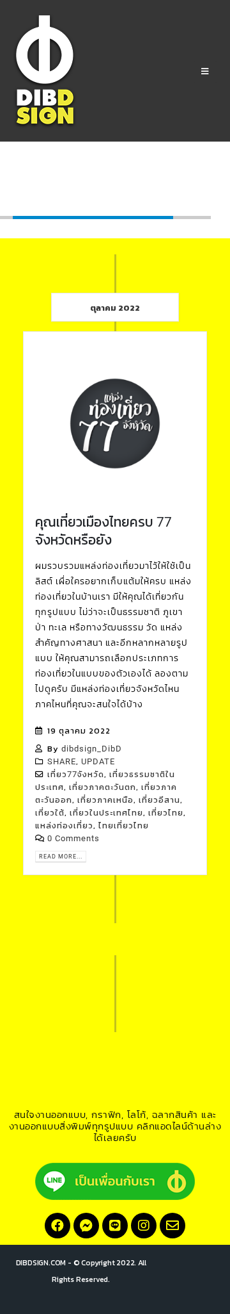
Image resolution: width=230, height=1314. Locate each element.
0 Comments (73, 838)
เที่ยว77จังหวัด (75, 774)
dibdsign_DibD (91, 748)
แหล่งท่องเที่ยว (64, 825)
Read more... (60, 856)
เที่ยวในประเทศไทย (106, 812)
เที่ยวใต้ (50, 812)
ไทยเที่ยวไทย (123, 825)
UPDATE (98, 761)
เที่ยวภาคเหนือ (105, 800)
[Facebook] (57, 1225)
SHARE (61, 761)
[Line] (115, 1225)
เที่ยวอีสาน (159, 800)
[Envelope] (172, 1225)
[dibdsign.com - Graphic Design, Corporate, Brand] (45, 71)
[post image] (115, 423)
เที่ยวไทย (165, 812)
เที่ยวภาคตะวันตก (102, 787)
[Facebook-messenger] (86, 1225)
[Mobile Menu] (205, 72)
